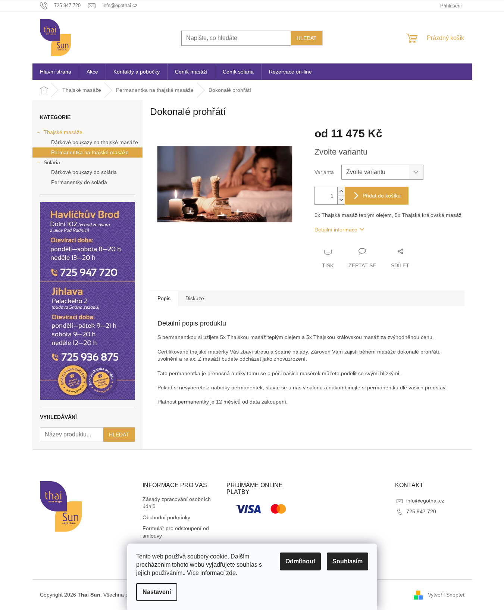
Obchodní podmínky (166, 517)
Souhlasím (347, 561)
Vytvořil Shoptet (446, 594)
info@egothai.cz (425, 501)
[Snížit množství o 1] (341, 200)
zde (231, 573)
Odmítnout (300, 561)
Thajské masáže (63, 132)
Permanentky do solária (79, 182)
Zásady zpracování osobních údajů (177, 502)
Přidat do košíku (382, 196)
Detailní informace (335, 230)
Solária (52, 162)
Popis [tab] (163, 298)
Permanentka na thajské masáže (90, 152)
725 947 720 (421, 511)
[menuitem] (55, 71)
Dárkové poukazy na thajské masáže (94, 142)
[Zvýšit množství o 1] (341, 191)
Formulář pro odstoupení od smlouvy (176, 531)
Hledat (307, 38)
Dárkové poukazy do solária (84, 172)
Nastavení (157, 592)
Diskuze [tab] (194, 298)
